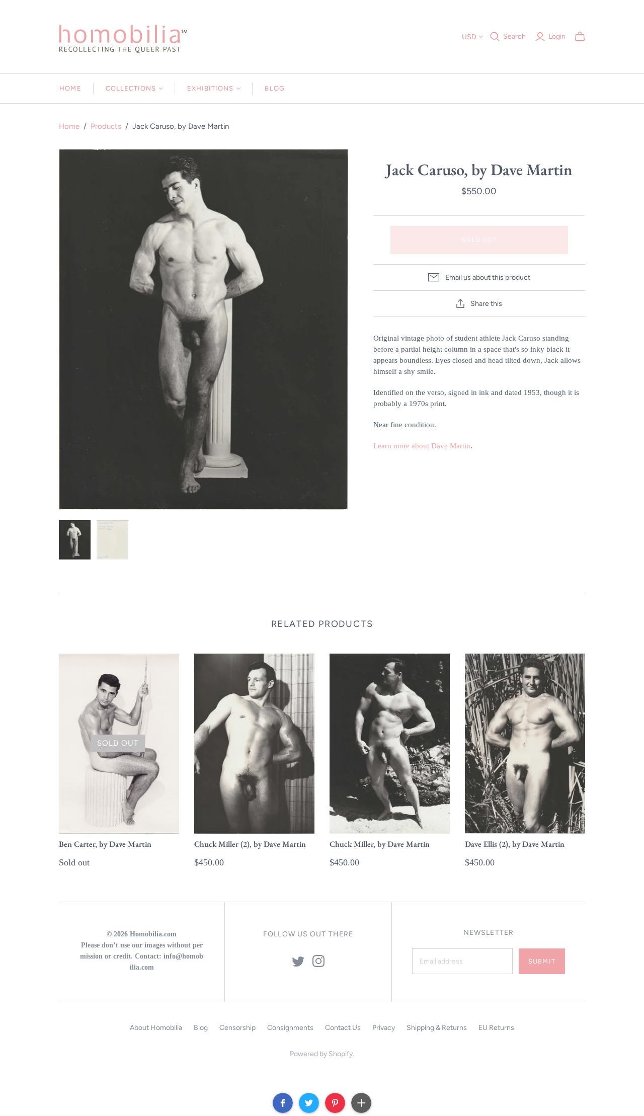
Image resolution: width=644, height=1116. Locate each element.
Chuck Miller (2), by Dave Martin (250, 844)
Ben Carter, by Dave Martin (105, 844)
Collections (131, 88)
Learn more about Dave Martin (421, 446)
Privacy (383, 1027)
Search (514, 36)
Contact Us (343, 1027)
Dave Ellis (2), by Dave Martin (515, 844)
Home (70, 88)
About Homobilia (156, 1027)
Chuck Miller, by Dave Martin (380, 844)
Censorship (237, 1027)
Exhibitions (210, 88)
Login (557, 36)
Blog (274, 88)
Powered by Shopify (321, 1054)
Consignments (290, 1027)
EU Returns (496, 1027)
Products (106, 126)
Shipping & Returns (437, 1027)
